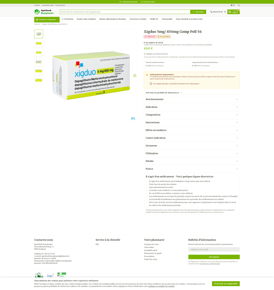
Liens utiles (149, 247)
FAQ (97, 244)
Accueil (37, 24)
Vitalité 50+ (154, 19)
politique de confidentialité (210, 264)
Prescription (60, 5)
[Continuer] (134, 75)
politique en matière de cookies (161, 286)
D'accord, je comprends (226, 283)
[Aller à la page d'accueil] (45, 12)
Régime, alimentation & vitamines (112, 19)
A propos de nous (151, 244)
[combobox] (125, 12)
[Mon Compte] (225, 12)
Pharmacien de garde (153, 253)
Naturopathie (167, 19)
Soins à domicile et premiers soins (189, 19)
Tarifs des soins (150, 259)
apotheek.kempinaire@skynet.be (55, 256)
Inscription (214, 257)
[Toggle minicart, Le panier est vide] (230, 12)
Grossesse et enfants (138, 19)
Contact (37, 5)
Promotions (68, 19)
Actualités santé (48, 5)
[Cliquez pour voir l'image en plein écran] (91, 76)
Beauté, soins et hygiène (86, 19)
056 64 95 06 (49, 254)
